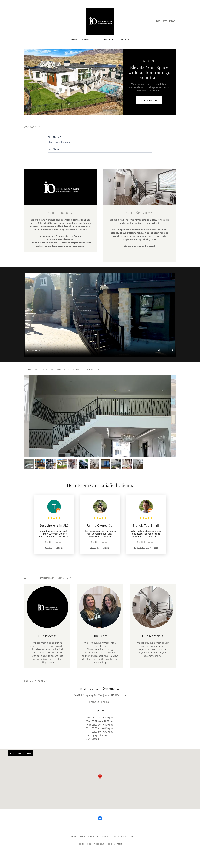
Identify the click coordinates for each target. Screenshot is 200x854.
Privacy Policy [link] (85, 843)
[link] (100, 20)
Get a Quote (149, 100)
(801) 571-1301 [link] (165, 21)
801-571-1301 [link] (104, 701)
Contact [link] (124, 39)
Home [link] (74, 39)
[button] (97, 39)
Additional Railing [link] (103, 843)
